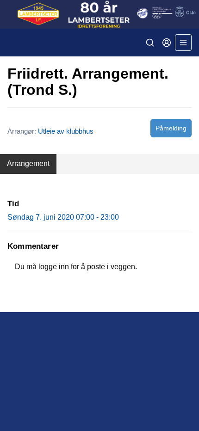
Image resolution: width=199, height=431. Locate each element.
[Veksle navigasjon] (183, 42)
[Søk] (150, 42)
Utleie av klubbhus (65, 131)
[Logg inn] (166, 42)
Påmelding (171, 128)
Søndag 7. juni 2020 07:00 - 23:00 (63, 217)
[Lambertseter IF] (99, 14)
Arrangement (28, 163)
